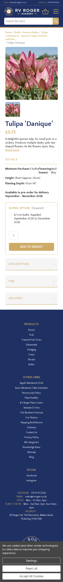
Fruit (31, 335)
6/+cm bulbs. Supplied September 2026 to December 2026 (32, 218)
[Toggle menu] (54, 11)
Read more (12, 150)
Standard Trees (31, 407)
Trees (31, 354)
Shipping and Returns (31, 422)
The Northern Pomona (31, 412)
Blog (31, 457)
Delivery (16, 298)
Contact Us (31, 432)
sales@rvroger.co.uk (18, 2)
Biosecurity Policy (31, 393)
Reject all (31, 568)
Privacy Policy (31, 437)
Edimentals (31, 344)
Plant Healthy (31, 397)
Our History (31, 417)
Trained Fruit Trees (31, 339)
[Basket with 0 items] (45, 11)
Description (19, 264)
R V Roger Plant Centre (31, 402)
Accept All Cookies (32, 576)
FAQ (12, 281)
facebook (32, 475)
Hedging (31, 349)
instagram (31, 480)
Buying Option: (26, 208)
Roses (31, 330)
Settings (31, 561)
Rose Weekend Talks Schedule (31, 388)
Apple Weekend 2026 (31, 383)
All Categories (31, 442)
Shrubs (31, 359)
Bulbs (31, 364)
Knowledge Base (31, 447)
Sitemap (31, 452)
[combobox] (28, 21)
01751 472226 (53, 2)
